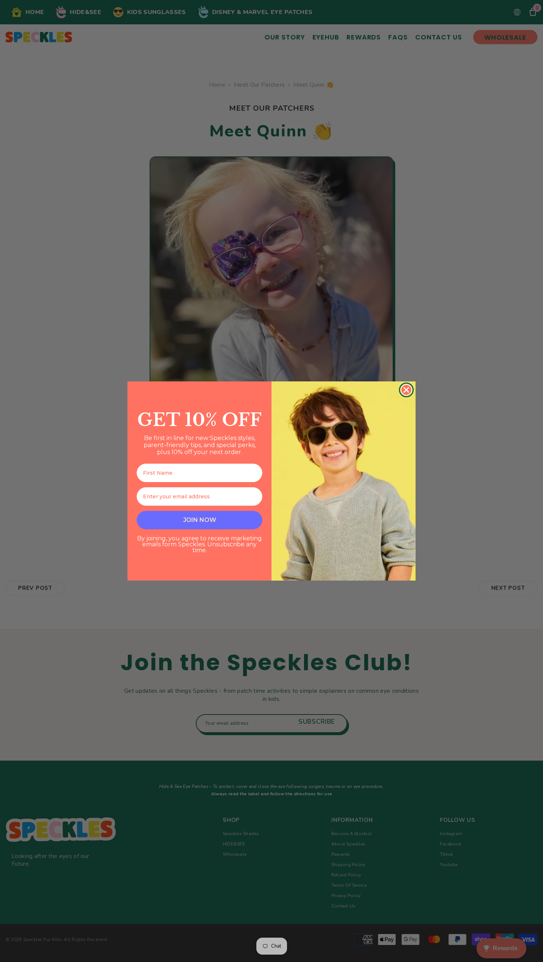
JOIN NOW (199, 519)
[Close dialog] (406, 389)
